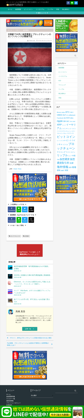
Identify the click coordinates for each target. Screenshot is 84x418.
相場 (74, 167)
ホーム (10, 9)
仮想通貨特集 (10, 396)
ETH (67, 115)
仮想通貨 (18, 9)
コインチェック (67, 128)
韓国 (66, 170)
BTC (68, 112)
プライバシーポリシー (13, 403)
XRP (59, 124)
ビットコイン (28, 9)
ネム (64, 133)
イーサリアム (40, 9)
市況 (57, 9)
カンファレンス (15, 236)
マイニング (62, 85)
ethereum (72, 115)
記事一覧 (29, 329)
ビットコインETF (61, 140)
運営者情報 (10, 401)
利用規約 (9, 405)
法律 (71, 163)
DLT (64, 115)
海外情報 (62, 167)
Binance (59, 112)
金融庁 (62, 170)
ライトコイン (70, 152)
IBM (65, 118)
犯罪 (70, 167)
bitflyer (63, 112)
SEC (67, 121)
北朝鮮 (26, 236)
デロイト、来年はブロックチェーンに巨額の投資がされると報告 (31, 338)
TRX (71, 121)
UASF (73, 121)
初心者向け (65, 9)
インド (64, 125)
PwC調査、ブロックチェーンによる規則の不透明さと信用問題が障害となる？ (28, 344)
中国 (73, 156)
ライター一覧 (10, 398)
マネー (17, 30)
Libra (71, 118)
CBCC (72, 112)
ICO (59, 80)
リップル (50, 9)
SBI (64, 121)
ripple (60, 121)
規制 (58, 170)
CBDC (59, 115)
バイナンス (70, 133)
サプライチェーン (66, 131)
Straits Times (17, 169)
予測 (58, 159)
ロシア (70, 155)
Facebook (60, 118)
